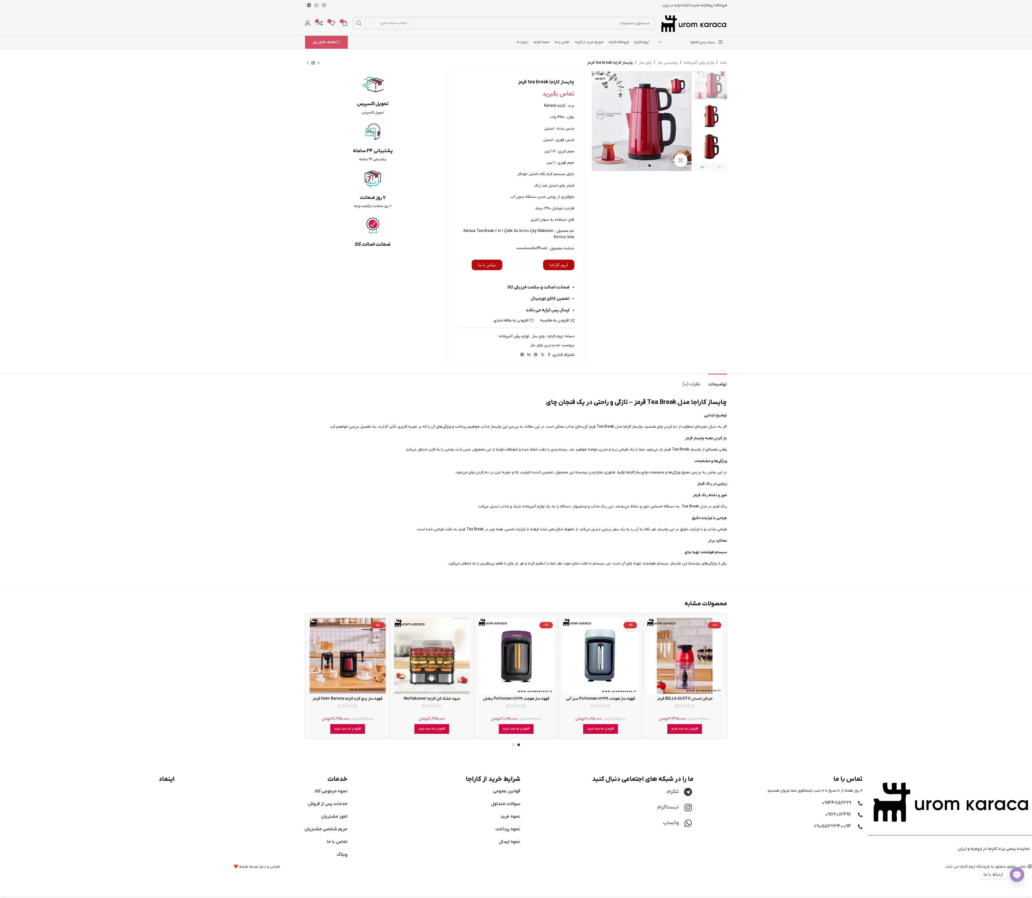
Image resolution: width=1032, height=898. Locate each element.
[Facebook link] (549, 355)
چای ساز (645, 62)
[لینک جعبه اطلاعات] (372, 94)
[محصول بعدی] (307, 63)
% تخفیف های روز (326, 42)
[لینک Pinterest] (535, 355)
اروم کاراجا (555, 336)
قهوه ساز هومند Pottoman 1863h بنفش (516, 698)
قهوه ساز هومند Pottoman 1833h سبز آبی (600, 698)
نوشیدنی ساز (667, 62)
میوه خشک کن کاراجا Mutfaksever (432, 698)
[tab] (717, 382)
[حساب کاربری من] (307, 23)
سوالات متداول (505, 804)
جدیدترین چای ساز (545, 345)
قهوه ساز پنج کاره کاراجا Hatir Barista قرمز (347, 698)
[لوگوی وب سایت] (693, 23)
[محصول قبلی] (318, 63)
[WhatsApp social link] (316, 5)
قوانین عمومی (506, 791)
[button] (684, 729)
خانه (723, 62)
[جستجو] (359, 23)
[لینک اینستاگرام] (324, 5)
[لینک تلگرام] (309, 5)
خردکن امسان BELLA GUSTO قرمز (685, 698)
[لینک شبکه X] (542, 355)
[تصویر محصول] (685, 656)
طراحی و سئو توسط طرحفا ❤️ (257, 866)
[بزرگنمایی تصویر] (680, 160)
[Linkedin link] (529, 355)
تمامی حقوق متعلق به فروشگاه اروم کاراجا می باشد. (985, 866)
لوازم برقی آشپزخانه (699, 62)
